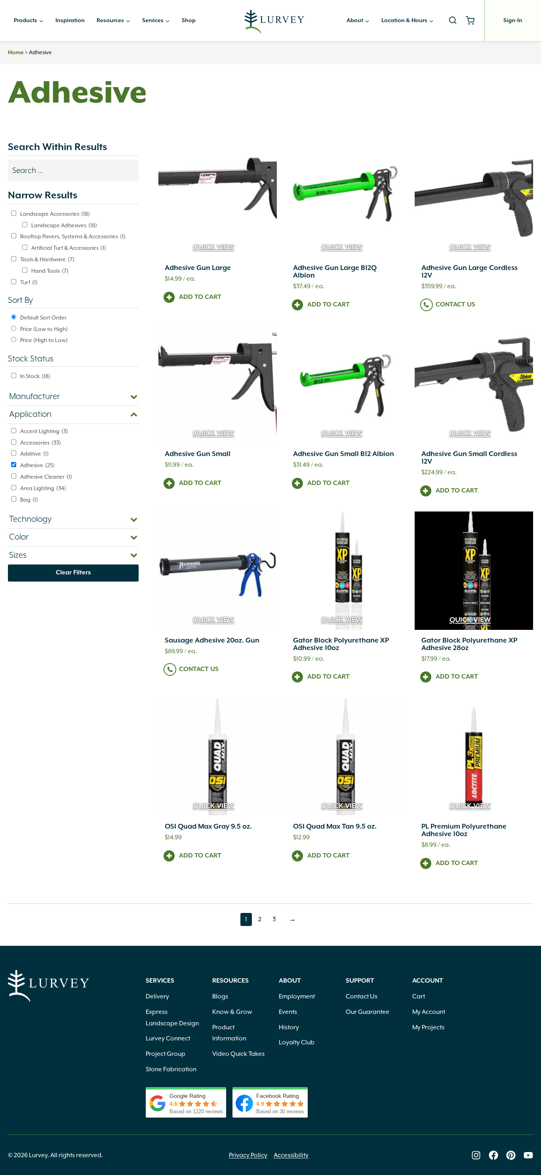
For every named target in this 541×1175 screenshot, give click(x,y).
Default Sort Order (43, 317)
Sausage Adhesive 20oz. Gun (212, 641)
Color (19, 537)
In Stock (35, 376)
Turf (29, 282)
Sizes (18, 555)
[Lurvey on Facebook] (493, 1155)
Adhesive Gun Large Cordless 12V (469, 271)
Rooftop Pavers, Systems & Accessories (73, 236)
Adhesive (37, 465)
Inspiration (70, 20)
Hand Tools (50, 271)
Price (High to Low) (44, 340)
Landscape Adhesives (64, 225)
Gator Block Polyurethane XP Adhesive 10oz (341, 644)
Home (16, 52)
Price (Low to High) (44, 329)
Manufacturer (34, 396)
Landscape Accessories (55, 214)
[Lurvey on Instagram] (476, 1155)
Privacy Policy (248, 1155)
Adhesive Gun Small (197, 454)
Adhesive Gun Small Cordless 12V (469, 458)
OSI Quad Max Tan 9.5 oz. (335, 827)
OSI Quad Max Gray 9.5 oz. (208, 827)
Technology (30, 519)
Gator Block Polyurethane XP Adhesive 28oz (469, 644)
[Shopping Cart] (473, 20)
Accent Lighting (44, 431)
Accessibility (291, 1155)
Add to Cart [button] (200, 297)
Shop (189, 20)
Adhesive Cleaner (46, 476)
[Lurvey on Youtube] (528, 1155)
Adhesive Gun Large (198, 268)
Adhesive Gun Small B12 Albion (343, 454)
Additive (34, 454)
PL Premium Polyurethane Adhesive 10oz (464, 830)
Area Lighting (43, 488)
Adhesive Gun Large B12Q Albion (335, 271)
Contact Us (455, 304)
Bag (29, 499)
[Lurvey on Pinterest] (511, 1155)
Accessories (40, 442)
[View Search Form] (453, 20)
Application (30, 414)
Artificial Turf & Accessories (68, 248)
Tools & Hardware (47, 259)
